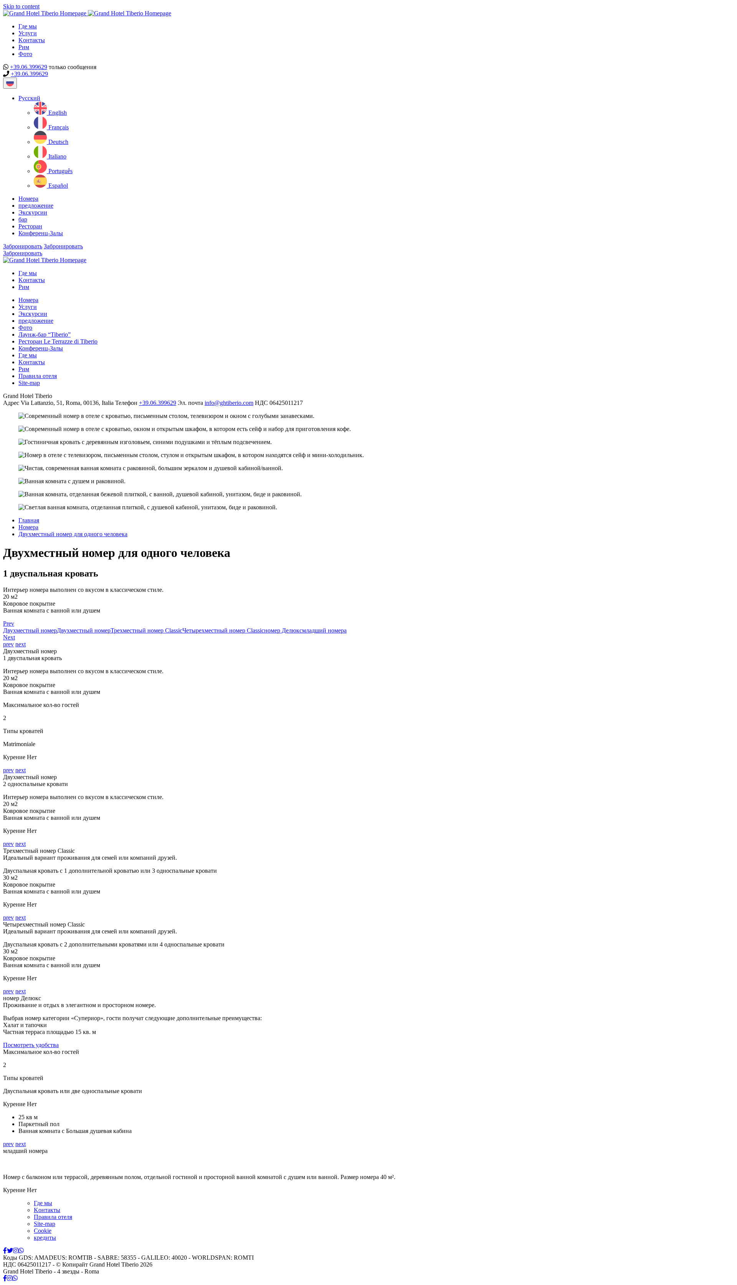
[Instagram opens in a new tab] (15, 1250)
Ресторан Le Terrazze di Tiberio (57, 341)
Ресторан (30, 226)
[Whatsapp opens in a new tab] (21, 1250)
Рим (23, 47)
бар (22, 219)
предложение (35, 205)
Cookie (42, 1230)
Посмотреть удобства (31, 1045)
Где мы (27, 26)
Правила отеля (37, 376)
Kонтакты (31, 40)
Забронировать (22, 246)
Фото (25, 54)
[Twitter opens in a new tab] (10, 1250)
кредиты (45, 1237)
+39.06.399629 (28, 67)
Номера (28, 198)
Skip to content (21, 6)
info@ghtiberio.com (229, 403)
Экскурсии (32, 212)
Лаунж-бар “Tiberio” (44, 334)
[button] (29, 98)
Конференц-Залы (40, 233)
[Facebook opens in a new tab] (5, 1250)
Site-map (29, 383)
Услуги (27, 33)
